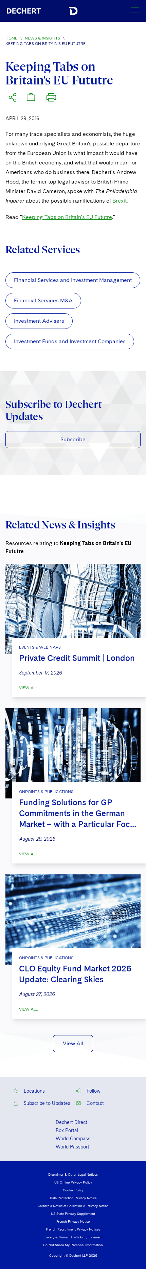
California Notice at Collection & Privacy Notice (73, 1206)
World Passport (72, 1146)
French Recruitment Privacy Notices (73, 1229)
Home (11, 38)
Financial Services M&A (43, 300)
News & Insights (42, 38)
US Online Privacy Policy (73, 1182)
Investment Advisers (39, 321)
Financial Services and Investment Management (73, 280)
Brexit (119, 200)
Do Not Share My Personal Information (73, 1245)
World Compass (73, 1138)
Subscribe (73, 439)
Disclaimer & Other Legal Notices (73, 1174)
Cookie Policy (73, 1190)
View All (28, 687)
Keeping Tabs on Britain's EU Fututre (67, 217)
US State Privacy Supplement (73, 1213)
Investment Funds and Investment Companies (70, 341)
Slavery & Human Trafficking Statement (73, 1237)
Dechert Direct (71, 1122)
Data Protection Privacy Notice (73, 1198)
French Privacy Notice (73, 1221)
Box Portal (67, 1130)
